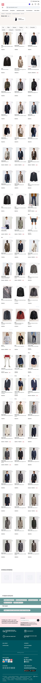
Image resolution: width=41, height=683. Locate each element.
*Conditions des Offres (11, 679)
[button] (38, 4)
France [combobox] (36, 676)
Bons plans (12, 10)
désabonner (22, 624)
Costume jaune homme (33, 600)
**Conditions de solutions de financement (21, 679)
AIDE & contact (5, 643)
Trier (3, 27)
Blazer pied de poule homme (21, 600)
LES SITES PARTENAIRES (27, 645)
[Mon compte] (32, 4)
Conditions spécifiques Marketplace (14, 676)
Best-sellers (36, 10)
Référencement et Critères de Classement (26, 676)
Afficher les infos (20, 652)
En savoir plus (34, 668)
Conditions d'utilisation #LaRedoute (16, 678)
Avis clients (8, 678)
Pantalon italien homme (18, 602)
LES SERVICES (26, 643)
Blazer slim (22, 13)
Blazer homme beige (8, 602)
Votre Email (22, 618)
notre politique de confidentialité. (25, 625)
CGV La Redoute (5, 676)
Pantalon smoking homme (9, 600)
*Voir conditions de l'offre (24, 622)
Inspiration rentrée (20, 10)
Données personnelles (26, 678)
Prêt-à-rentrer (5, 10)
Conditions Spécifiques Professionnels (21, 677)
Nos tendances (29, 10)
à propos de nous (5, 645)
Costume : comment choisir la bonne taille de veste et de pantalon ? (17, 610)
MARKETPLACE (26, 647)
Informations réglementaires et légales (9, 677)
